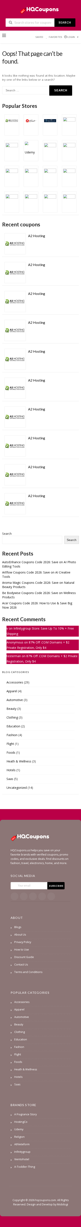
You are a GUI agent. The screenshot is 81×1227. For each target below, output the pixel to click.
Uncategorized (16, 788)
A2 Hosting (36, 236)
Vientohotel (21, 1159)
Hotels (11, 770)
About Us (20, 934)
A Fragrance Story (25, 1114)
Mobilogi (62, 1204)
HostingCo (20, 1122)
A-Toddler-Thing (24, 1167)
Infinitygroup (22, 1152)
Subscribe (56, 885)
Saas (9, 779)
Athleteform (22, 1144)
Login (71, 37)
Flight (10, 744)
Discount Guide (24, 957)
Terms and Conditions (28, 972)
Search (65, 22)
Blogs (17, 927)
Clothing (12, 717)
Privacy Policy (22, 942)
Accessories (14, 682)
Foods (10, 752)
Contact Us (21, 964)
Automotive (14, 700)
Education (13, 726)
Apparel (11, 691)
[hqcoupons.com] (40, 9)
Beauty (11, 709)
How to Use (21, 949)
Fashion (11, 735)
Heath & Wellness (18, 761)
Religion (19, 1137)
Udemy (18, 1129)
